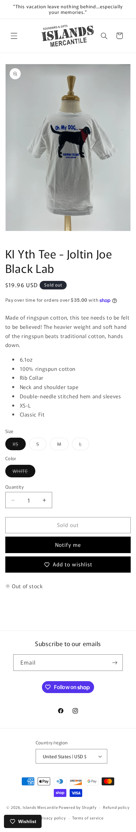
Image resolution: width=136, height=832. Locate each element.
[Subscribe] (114, 662)
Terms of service (88, 817)
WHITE (24, 472)
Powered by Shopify (77, 807)
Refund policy (116, 807)
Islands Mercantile (40, 807)
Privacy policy (52, 817)
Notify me (68, 544)
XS (19, 445)
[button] (13, 35)
